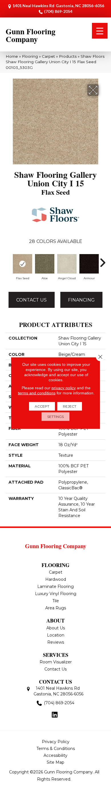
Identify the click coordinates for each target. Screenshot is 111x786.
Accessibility (55, 755)
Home (12, 56)
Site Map (55, 762)
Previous (8, 260)
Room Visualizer (56, 662)
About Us (55, 628)
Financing (81, 300)
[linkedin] (55, 715)
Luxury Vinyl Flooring (55, 593)
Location (55, 635)
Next (102, 260)
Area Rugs (55, 608)
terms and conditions (37, 393)
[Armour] (89, 264)
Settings (55, 416)
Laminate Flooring (55, 586)
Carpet (48, 56)
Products (68, 56)
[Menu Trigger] (100, 31)
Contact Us (31, 300)
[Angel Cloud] (67, 264)
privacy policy (64, 388)
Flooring (30, 56)
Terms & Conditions (55, 749)
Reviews (55, 642)
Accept (42, 406)
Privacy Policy (55, 742)
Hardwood (55, 579)
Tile (55, 600)
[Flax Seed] (22, 264)
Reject (69, 406)
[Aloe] (45, 264)
